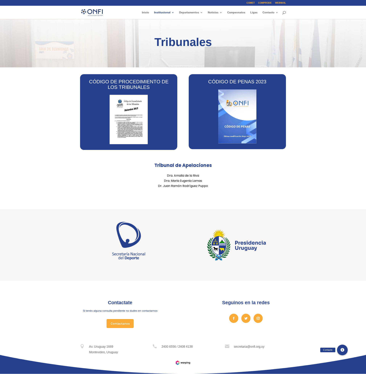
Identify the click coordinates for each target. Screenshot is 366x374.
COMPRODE (265, 3)
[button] (342, 350)
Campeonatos (236, 12)
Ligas (254, 12)
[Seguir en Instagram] (258, 318)
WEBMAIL (280, 3)
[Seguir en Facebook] (233, 318)
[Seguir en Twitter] (245, 318)
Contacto (268, 12)
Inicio (145, 12)
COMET (250, 3)
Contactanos (120, 323)
